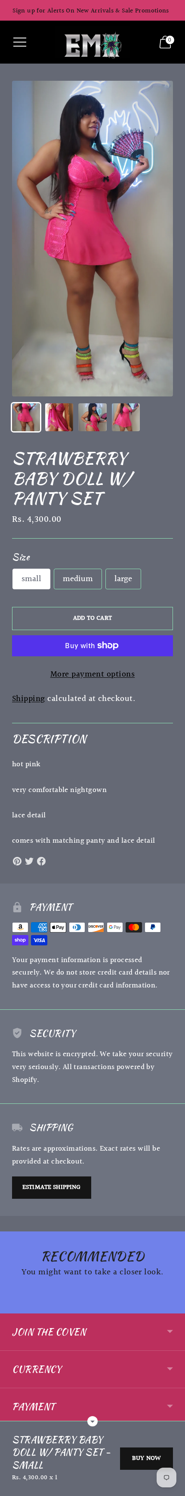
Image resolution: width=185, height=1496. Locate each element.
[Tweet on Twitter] (29, 861)
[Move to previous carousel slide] (12, 1306)
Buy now (146, 1458)
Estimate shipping (51, 1187)
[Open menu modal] (20, 42)
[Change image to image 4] (126, 417)
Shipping (28, 698)
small (31, 579)
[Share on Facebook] (41, 861)
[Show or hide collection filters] (92, 1421)
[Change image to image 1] (26, 417)
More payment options (92, 674)
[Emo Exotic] (93, 42)
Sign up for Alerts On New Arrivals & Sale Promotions (90, 11)
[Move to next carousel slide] (173, 1306)
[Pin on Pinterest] (17, 861)
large (123, 579)
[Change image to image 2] (59, 417)
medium (78, 579)
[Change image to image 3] (92, 417)
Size (20, 557)
